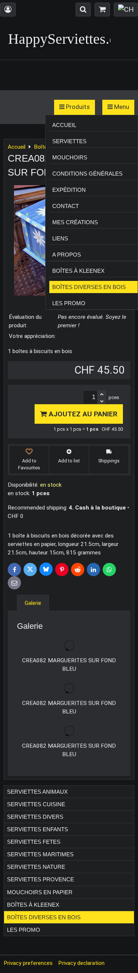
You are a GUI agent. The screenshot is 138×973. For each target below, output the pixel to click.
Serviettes (69, 141)
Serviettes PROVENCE (40, 879)
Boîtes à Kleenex (78, 271)
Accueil (64, 125)
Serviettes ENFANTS (37, 829)
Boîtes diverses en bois (89, 287)
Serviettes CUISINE (36, 804)
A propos (66, 254)
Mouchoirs (69, 157)
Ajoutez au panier (82, 414)
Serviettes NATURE (36, 867)
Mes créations (75, 222)
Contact (65, 206)
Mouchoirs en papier (39, 892)
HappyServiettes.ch (65, 39)
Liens (60, 238)
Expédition (69, 190)
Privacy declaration (81, 963)
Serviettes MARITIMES (40, 854)
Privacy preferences (28, 963)
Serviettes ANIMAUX (37, 792)
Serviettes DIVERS (35, 817)
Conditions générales (87, 173)
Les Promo (68, 303)
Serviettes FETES (33, 842)
